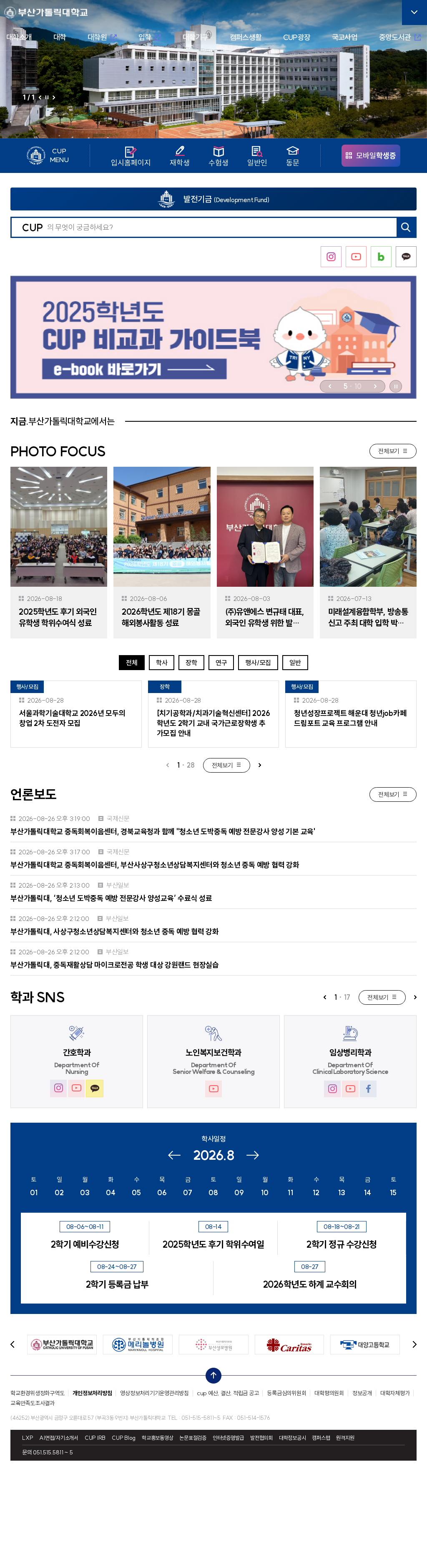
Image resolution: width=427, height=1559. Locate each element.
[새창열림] (213, 337)
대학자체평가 (395, 1393)
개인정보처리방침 (92, 1393)
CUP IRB (95, 1438)
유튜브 (76, 1088)
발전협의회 (261, 1438)
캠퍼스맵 (321, 1438)
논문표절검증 (192, 1438)
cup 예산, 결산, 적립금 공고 (228, 1393)
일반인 (257, 162)
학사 (162, 662)
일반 (295, 662)
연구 (221, 662)
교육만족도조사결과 (32, 1403)
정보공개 (362, 1393)
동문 (292, 162)
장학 (191, 662)
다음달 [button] (252, 1156)
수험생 (218, 162)
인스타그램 (58, 1088)
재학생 (180, 162)
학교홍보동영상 (157, 1438)
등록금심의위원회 (286, 1393)
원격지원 (345, 1438)
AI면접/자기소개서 (58, 1438)
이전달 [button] (174, 1156)
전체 (132, 662)
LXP (27, 1438)
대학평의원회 (329, 1393)
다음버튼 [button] (54, 97)
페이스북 (368, 1089)
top (211, 1373)
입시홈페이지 (131, 162)
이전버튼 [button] (40, 98)
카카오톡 (94, 1088)
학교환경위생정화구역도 (37, 1393)
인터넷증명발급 (228, 1438)
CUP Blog (124, 1438)
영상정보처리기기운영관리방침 (154, 1393)
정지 (46, 97)
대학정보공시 (292, 1438)
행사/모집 (258, 662)
